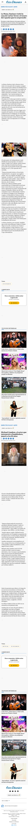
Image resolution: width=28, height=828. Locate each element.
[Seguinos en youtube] (12, 791)
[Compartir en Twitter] (8, 29)
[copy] (13, 29)
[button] (14, 463)
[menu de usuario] (25, 2)
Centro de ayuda (14, 818)
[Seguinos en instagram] (15, 791)
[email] (11, 29)
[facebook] (6, 29)
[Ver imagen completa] (25, 35)
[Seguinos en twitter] (10, 791)
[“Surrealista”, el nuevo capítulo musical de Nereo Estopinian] (14, 409)
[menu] (2, 2)
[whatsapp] (4, 29)
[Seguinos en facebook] (18, 791)
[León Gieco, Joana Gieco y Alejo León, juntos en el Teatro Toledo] (14, 340)
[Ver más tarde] (1, 29)
